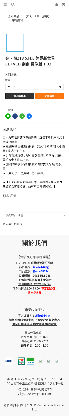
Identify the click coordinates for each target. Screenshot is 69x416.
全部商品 (13, 16)
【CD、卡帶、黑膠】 (37, 16)
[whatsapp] (22, 116)
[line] (8, 116)
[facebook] (15, 116)
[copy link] (29, 116)
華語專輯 (18, 20)
